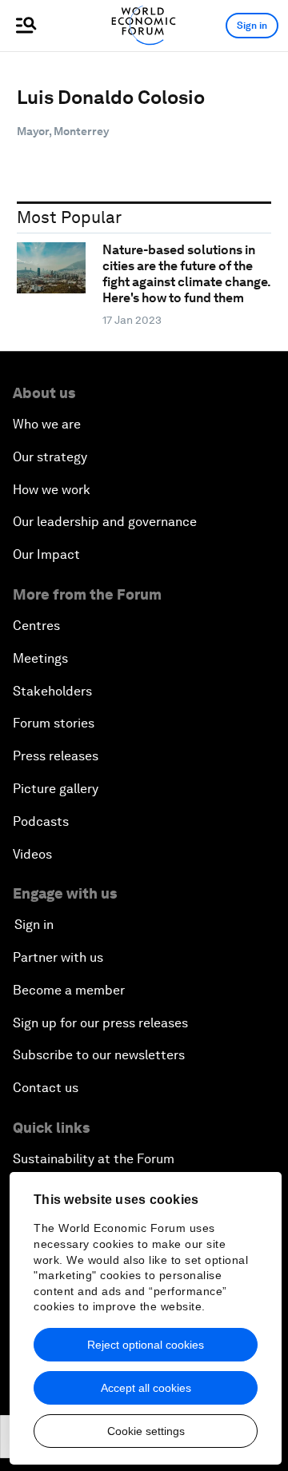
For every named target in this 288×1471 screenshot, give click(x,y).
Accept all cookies (146, 1387)
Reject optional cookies (145, 1344)
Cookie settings (146, 1431)
